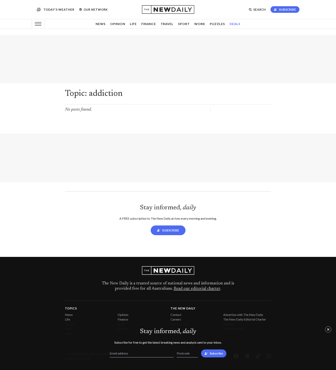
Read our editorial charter (197, 289)
